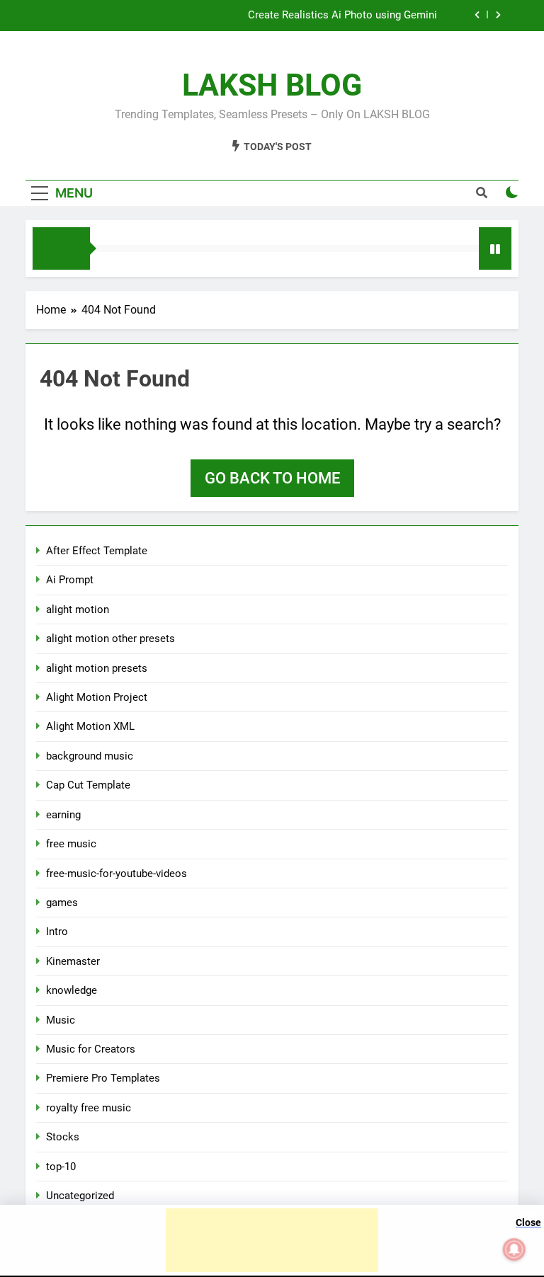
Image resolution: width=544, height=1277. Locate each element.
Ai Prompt (70, 579)
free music (71, 843)
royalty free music (88, 1107)
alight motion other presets (110, 638)
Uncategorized (80, 1195)
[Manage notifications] (514, 1249)
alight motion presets (96, 668)
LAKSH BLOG (272, 85)
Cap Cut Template (88, 785)
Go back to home (272, 478)
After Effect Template (96, 550)
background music (89, 756)
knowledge (71, 990)
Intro (57, 931)
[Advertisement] (272, 1240)
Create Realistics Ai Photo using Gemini (342, 15)
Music (60, 1020)
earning (63, 814)
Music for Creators (90, 1049)
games (62, 902)
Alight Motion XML (90, 726)
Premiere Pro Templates (103, 1078)
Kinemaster (73, 961)
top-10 (61, 1166)
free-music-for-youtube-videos (116, 873)
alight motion (77, 609)
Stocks (62, 1136)
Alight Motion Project (96, 697)
